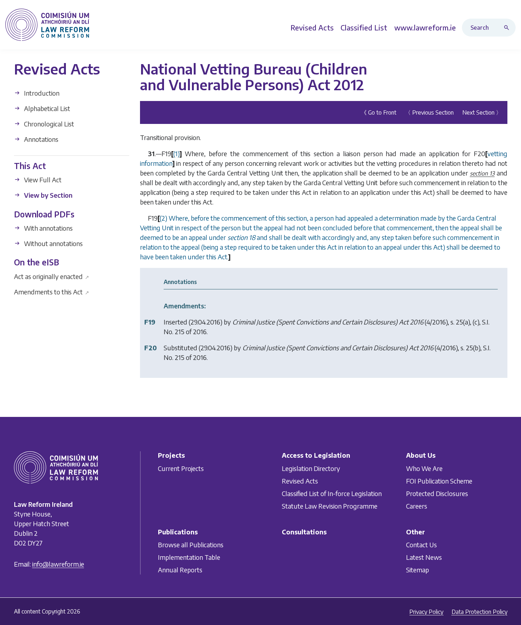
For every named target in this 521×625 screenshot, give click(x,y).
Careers (416, 506)
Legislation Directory (311, 468)
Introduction (41, 93)
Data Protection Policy (479, 611)
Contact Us (421, 544)
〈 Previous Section (429, 112)
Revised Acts (300, 481)
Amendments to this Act (52, 291)
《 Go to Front (378, 112)
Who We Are (424, 468)
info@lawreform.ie (58, 564)
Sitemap (417, 570)
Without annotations (53, 243)
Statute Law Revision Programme (329, 506)
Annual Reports (180, 570)
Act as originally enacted (52, 276)
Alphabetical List (46, 108)
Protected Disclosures (437, 493)
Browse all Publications (190, 544)
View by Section (47, 195)
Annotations (40, 139)
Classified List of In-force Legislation (332, 493)
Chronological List (48, 124)
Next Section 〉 (482, 112)
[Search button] (508, 28)
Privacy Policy (426, 611)
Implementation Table (189, 557)
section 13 (482, 173)
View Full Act (42, 180)
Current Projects (181, 468)
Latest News (424, 557)
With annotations (48, 228)
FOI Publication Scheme (439, 481)
